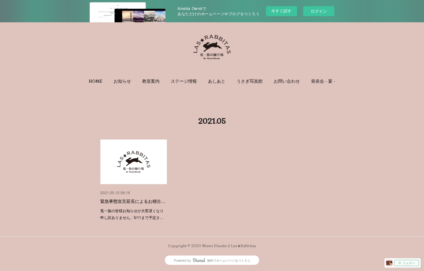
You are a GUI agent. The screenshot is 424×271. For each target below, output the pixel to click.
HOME (95, 81)
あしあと (216, 81)
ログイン (319, 11)
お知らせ (122, 81)
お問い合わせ (287, 81)
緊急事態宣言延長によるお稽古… (132, 201)
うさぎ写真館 (250, 81)
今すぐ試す (281, 11)
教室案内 (151, 81)
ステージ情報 (184, 81)
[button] (95, 81)
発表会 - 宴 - (323, 81)
